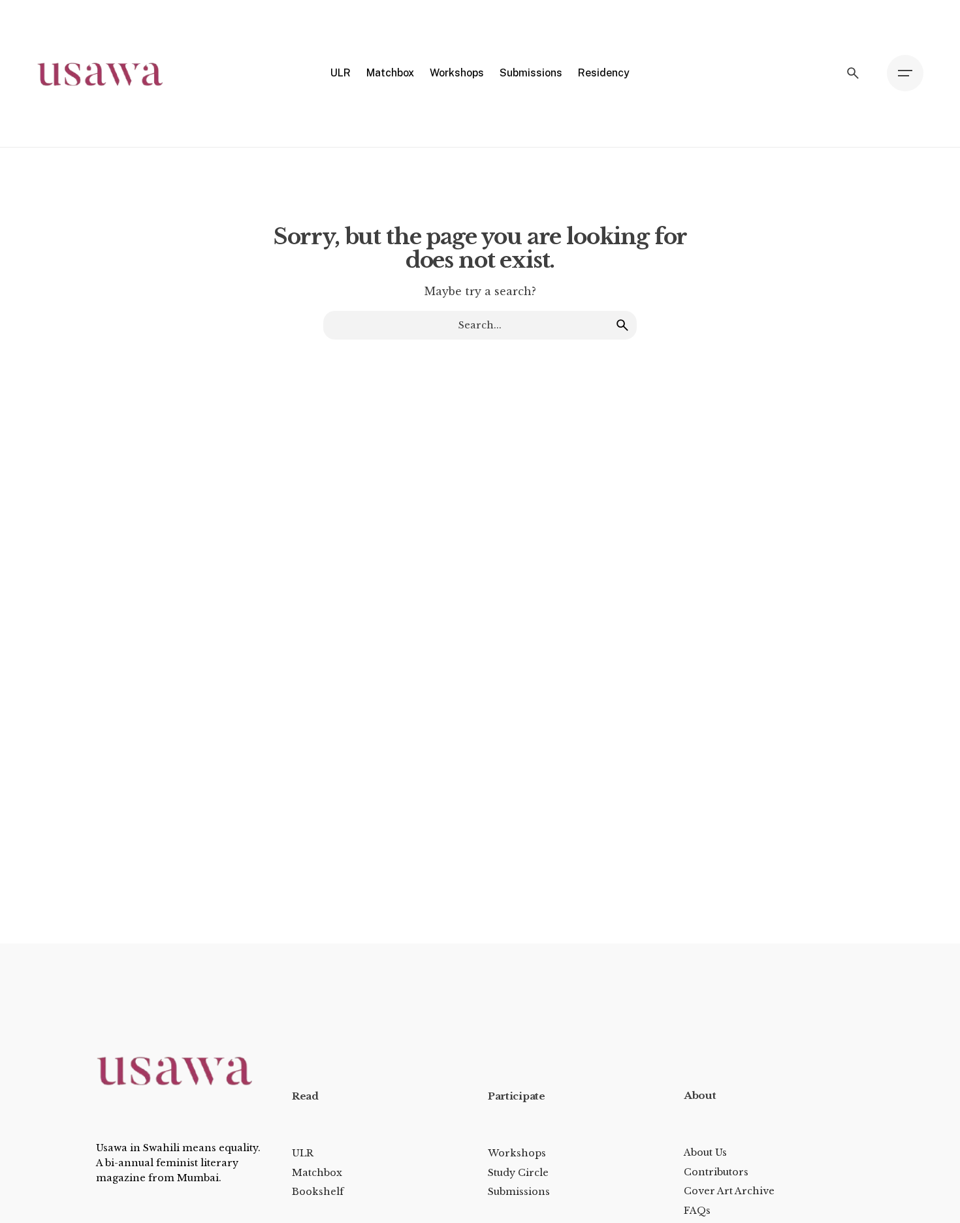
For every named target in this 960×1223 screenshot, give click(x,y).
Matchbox (317, 1173)
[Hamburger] (905, 73)
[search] (622, 325)
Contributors (716, 1172)
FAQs (697, 1210)
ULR (302, 1153)
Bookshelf (318, 1192)
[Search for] (480, 325)
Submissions (519, 1192)
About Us (705, 1152)
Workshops (517, 1153)
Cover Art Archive (729, 1191)
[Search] (853, 73)
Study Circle (518, 1173)
